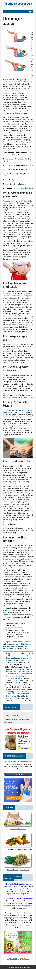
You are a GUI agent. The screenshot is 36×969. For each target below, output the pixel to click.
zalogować (15, 720)
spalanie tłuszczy (24, 479)
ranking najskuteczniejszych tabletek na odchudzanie (17, 646)
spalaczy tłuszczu (9, 493)
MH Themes (27, 967)
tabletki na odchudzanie (23, 188)
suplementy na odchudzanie (18, 586)
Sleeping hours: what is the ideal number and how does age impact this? (18, 658)
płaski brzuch (8, 612)
